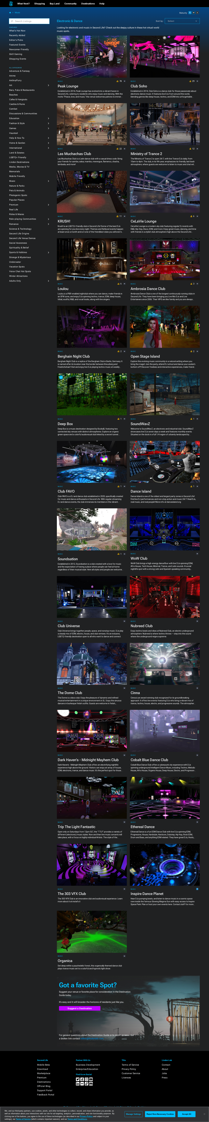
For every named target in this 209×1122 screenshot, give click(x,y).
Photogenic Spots (18, 195)
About (165, 1069)
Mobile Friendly (17, 176)
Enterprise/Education (87, 1069)
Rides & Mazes (16, 214)
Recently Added (17, 35)
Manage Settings (133, 1114)
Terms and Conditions (77, 1119)
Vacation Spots (16, 266)
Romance (14, 224)
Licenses (126, 1077)
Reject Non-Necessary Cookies (160, 1114)
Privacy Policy (129, 1069)
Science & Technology (20, 229)
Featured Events (17, 44)
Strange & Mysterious (20, 257)
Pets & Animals (16, 190)
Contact (166, 1064)
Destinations (44, 1082)
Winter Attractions (18, 276)
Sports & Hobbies (18, 252)
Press (165, 1077)
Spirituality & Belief (19, 247)
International (15, 148)
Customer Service (131, 1073)
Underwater (15, 262)
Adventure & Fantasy (19, 71)
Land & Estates (16, 152)
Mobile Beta (43, 1064)
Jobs (164, 1073)
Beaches (13, 94)
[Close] (204, 1114)
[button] (23, 4)
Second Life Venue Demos (22, 238)
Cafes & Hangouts (18, 99)
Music (17, 12)
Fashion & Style (17, 123)
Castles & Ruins (17, 104)
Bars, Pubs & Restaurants (21, 90)
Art (10, 85)
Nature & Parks (16, 186)
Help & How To (16, 138)
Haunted (13, 133)
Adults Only (15, 281)
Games (12, 128)
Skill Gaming (15, 54)
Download (42, 1069)
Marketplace (43, 1073)
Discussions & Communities (23, 113)
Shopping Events (17, 59)
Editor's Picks (16, 40)
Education (14, 118)
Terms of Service (130, 1064)
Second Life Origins (19, 233)
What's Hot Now (17, 30)
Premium (13, 204)
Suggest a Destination (80, 1008)
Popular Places (16, 200)
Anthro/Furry (15, 80)
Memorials (14, 171)
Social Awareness (18, 243)
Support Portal (44, 1090)
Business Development (88, 1064)
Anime (12, 75)
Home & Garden (17, 143)
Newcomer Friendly (19, 49)
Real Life (13, 209)
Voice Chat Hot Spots (20, 271)
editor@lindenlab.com (92, 1038)
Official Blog (43, 1086)
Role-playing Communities (22, 219)
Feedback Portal (45, 1094)
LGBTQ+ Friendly (17, 157)
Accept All (186, 1114)
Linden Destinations (19, 162)
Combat (13, 109)
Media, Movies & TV (19, 167)
